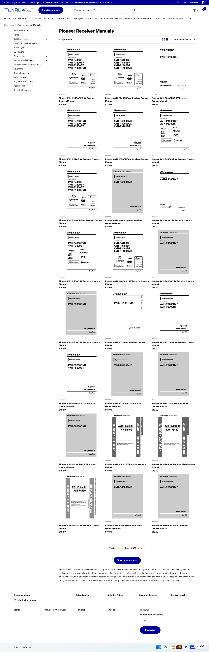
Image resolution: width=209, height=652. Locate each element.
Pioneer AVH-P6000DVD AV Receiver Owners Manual (77, 465)
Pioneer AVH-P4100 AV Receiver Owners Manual (172, 221)
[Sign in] (195, 10)
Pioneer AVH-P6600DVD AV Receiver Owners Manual (170, 527)
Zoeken (134, 10)
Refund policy (82, 595)
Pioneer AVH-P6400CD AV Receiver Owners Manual (173, 465)
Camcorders (92, 18)
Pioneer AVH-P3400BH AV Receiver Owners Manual (80, 221)
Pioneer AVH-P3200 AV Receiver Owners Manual (79, 160)
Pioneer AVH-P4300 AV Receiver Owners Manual (79, 282)
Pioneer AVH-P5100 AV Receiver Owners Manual (125, 343)
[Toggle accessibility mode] (203, 2)
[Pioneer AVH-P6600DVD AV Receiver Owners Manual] (173, 496)
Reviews (81, 610)
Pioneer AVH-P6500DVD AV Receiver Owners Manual (123, 527)
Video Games (20, 77)
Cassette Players (21, 90)
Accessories (19, 86)
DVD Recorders (20, 18)
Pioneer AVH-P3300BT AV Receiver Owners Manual (173, 160)
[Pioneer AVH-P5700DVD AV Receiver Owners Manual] (173, 374)
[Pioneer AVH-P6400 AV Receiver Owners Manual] (127, 435)
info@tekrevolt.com (27, 600)
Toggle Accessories (46, 86)
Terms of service (179, 595)
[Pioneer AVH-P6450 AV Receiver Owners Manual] (81, 496)
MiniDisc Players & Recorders (138, 18)
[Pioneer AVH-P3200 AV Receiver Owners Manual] (81, 130)
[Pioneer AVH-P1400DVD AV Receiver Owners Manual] (81, 69)
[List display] (167, 39)
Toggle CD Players (46, 52)
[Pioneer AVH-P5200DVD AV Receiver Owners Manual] (81, 374)
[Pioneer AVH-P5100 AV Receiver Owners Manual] (127, 313)
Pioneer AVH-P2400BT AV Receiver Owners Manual (126, 99)
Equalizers (160, 18)
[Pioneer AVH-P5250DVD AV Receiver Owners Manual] (127, 374)
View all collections (22, 30)
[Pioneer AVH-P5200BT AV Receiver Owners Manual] (173, 313)
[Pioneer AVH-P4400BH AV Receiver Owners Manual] (127, 252)
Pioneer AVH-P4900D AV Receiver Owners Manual (173, 282)
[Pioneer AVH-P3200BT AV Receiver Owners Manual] (127, 130)
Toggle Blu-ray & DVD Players (46, 60)
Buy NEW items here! (23, 81)
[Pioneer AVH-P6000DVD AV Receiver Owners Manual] (81, 435)
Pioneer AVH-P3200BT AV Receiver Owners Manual (126, 160)
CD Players (78, 18)
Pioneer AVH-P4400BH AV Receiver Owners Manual (127, 282)
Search (17, 610)
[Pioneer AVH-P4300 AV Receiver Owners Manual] (81, 252)
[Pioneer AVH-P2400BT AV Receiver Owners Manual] (127, 69)
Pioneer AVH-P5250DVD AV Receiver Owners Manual (123, 405)
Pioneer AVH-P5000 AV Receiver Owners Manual (79, 343)
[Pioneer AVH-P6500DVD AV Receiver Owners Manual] (127, 496)
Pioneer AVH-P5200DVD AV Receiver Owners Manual (77, 405)
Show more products (127, 560)
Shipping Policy (115, 595)
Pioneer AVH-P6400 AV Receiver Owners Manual (125, 465)
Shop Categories (50, 10)
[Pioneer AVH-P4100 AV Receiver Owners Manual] (173, 191)
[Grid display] (163, 39)
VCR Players (63, 18)
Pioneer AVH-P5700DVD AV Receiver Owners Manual (170, 405)
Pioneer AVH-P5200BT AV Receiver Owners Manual (173, 343)
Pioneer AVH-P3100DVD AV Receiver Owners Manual (170, 99)
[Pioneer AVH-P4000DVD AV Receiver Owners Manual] (127, 191)
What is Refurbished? (55, 610)
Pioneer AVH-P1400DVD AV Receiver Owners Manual (77, 99)
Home (7, 18)
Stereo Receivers (177, 18)
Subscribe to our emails (151, 614)
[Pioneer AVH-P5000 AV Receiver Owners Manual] (81, 313)
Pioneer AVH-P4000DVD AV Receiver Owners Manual (123, 221)
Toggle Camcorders (46, 56)
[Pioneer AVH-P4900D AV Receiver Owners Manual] (173, 252)
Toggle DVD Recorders (46, 39)
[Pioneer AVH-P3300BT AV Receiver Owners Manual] (173, 130)
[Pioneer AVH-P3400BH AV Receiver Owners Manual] (81, 191)
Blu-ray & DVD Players (111, 18)
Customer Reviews (148, 595)
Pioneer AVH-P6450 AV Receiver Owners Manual (79, 527)
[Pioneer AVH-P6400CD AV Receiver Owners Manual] (173, 435)
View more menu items (191, 18)
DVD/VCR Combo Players (42, 18)
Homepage (9, 25)
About (111, 610)
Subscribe (150, 630)
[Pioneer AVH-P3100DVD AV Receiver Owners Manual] (173, 69)
